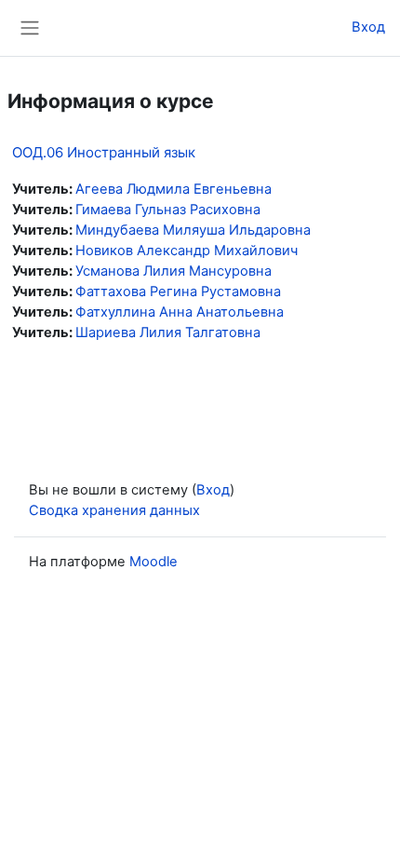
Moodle (153, 561)
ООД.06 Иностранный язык (103, 152)
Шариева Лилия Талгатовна (167, 332)
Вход (368, 27)
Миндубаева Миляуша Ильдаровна (193, 230)
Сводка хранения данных (114, 510)
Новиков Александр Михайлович (186, 250)
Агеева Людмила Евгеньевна (173, 189)
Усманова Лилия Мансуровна (173, 271)
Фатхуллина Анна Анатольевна (179, 312)
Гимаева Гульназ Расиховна (167, 209)
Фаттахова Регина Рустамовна (178, 291)
